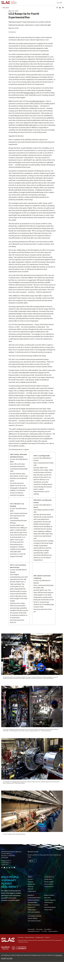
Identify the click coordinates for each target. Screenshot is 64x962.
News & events (49, 895)
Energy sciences (32, 909)
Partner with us (48, 879)
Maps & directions (29, 937)
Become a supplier (49, 881)
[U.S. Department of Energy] (19, 948)
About (30, 877)
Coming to (5, 860)
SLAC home (21, 937)
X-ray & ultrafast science (34, 897)
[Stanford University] (5, 948)
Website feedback (53, 931)
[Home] (8, 940)
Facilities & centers (34, 916)
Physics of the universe (34, 905)
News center (6, 7)
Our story (30, 879)
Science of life (31, 907)
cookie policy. (58, 955)
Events (46, 905)
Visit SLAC (30, 886)
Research (31, 895)
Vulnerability (33, 931)
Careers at (48, 886)
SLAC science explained (34, 912)
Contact (4, 864)
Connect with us (32, 891)
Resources (30, 889)
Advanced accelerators (34, 900)
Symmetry (49, 900)
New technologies (32, 902)
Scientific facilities (32, 918)
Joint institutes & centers (34, 920)
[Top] (60, 924)
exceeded (36, 101)
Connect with (5, 862)
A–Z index (44, 931)
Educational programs (50, 907)
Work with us (49, 877)
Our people (30, 881)
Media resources (48, 902)
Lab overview (31, 884)
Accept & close (6, 958)
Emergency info (39, 937)
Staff (30, 929)
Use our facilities (48, 884)
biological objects (29, 93)
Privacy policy (39, 929)
